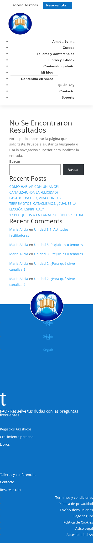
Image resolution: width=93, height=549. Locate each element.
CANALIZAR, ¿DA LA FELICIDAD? (33, 192)
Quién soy (66, 85)
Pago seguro (83, 516)
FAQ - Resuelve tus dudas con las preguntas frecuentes (39, 413)
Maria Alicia (18, 229)
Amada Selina (63, 41)
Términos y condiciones (74, 497)
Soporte (68, 97)
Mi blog (47, 72)
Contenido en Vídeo (37, 79)
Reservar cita (56, 5)
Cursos (68, 48)
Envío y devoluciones (76, 510)
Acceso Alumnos (25, 5)
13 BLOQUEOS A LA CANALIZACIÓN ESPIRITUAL (46, 215)
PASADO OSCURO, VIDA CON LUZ (35, 198)
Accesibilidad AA (80, 534)
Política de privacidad (76, 503)
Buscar (14, 161)
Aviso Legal (84, 528)
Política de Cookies (78, 522)
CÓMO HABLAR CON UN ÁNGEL (34, 186)
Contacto (66, 91)
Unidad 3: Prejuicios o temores (58, 244)
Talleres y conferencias (55, 54)
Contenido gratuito (58, 66)
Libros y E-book (61, 60)
